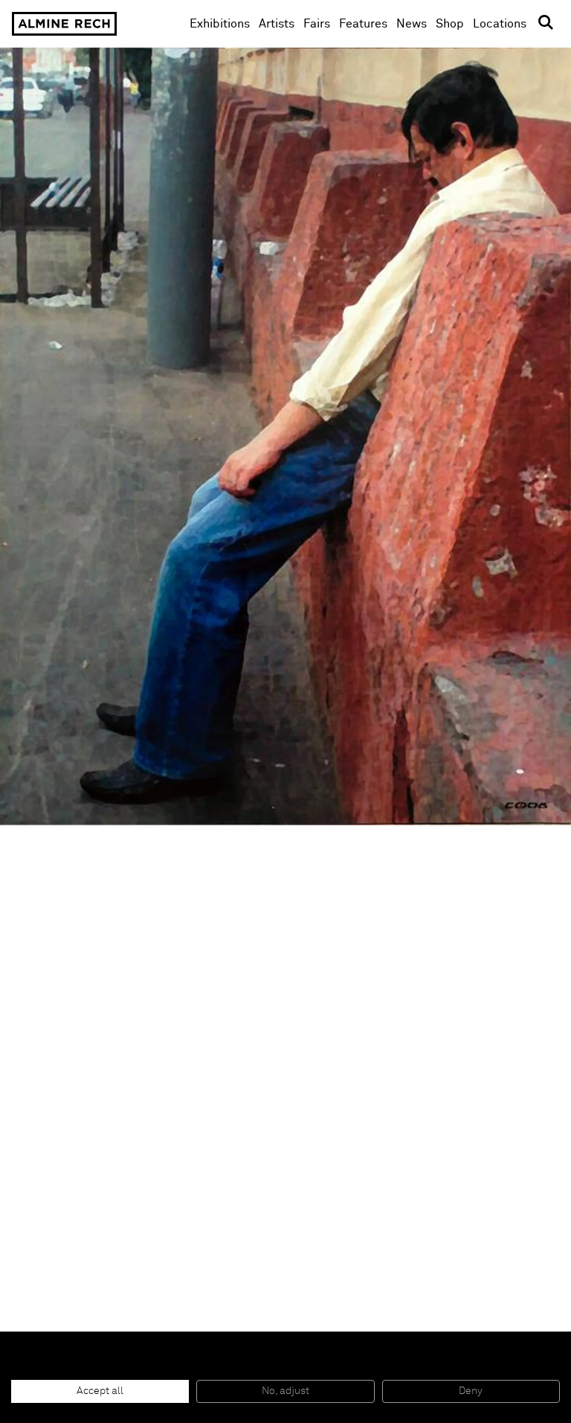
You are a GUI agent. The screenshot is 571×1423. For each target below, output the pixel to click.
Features (363, 24)
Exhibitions (220, 24)
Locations (499, 24)
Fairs (316, 24)
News (411, 24)
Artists (276, 24)
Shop (450, 23)
